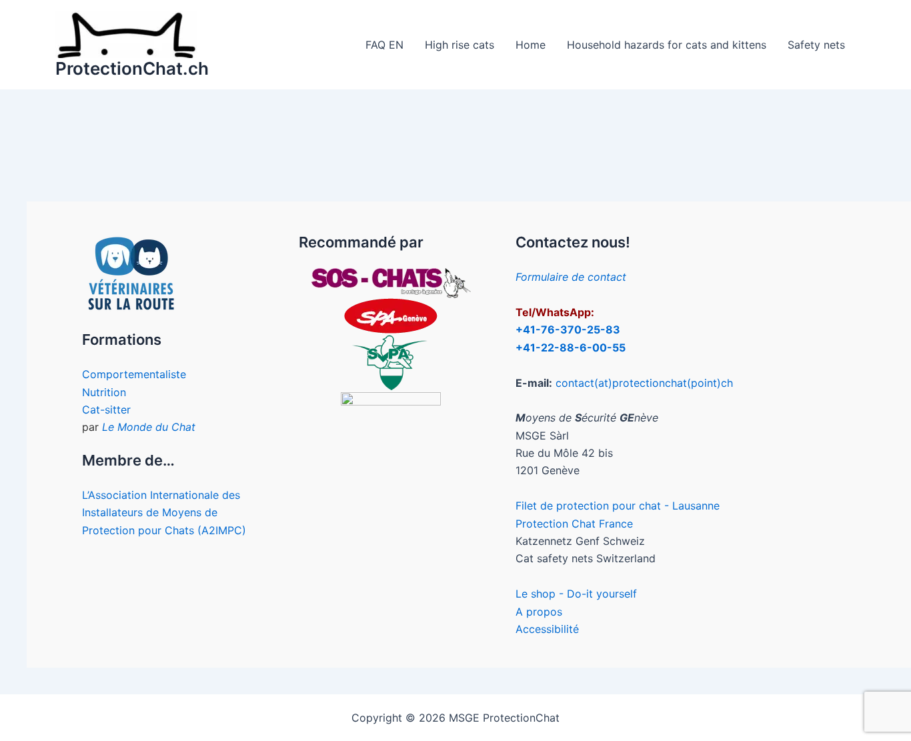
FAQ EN (384, 44)
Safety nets (816, 44)
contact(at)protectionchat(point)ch (644, 383)
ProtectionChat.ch (132, 68)
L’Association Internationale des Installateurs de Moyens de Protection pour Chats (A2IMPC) (164, 512)
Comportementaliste (134, 374)
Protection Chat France (574, 523)
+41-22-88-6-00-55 (571, 347)
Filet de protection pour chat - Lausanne (618, 505)
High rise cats (459, 44)
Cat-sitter (106, 409)
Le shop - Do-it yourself (576, 593)
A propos (539, 611)
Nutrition (104, 392)
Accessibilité (547, 629)
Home (531, 44)
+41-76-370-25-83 (568, 329)
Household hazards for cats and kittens (666, 44)
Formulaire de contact (571, 276)
